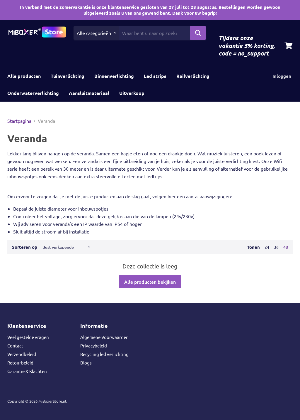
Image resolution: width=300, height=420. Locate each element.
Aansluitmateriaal (89, 93)
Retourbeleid (20, 362)
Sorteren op (24, 247)
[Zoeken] (198, 33)
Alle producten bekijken (149, 281)
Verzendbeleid (21, 354)
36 (276, 247)
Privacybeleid (93, 345)
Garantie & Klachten (27, 371)
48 (285, 247)
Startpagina (19, 120)
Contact (15, 345)
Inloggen (281, 76)
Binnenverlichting (114, 76)
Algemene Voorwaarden (104, 337)
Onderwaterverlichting (33, 93)
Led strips (155, 76)
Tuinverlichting (67, 76)
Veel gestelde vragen (28, 337)
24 (267, 247)
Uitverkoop (131, 93)
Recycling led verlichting (104, 354)
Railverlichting (192, 76)
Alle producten (24, 76)
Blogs (86, 362)
